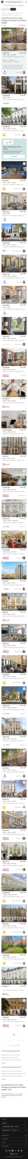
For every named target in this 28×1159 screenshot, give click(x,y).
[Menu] (26, 2)
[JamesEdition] (2, 2)
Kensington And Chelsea (6, 15)
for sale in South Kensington (10, 1055)
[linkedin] (18, 1151)
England (16, 13)
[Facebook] (9, 1151)
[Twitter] (15, 1151)
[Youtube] (12, 1151)
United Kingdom (10, 13)
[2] (23, 1040)
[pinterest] (21, 1151)
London (21, 13)
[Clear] (22, 2)
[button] (24, 30)
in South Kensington (14, 1073)
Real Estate (3, 13)
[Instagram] (6, 1151)
